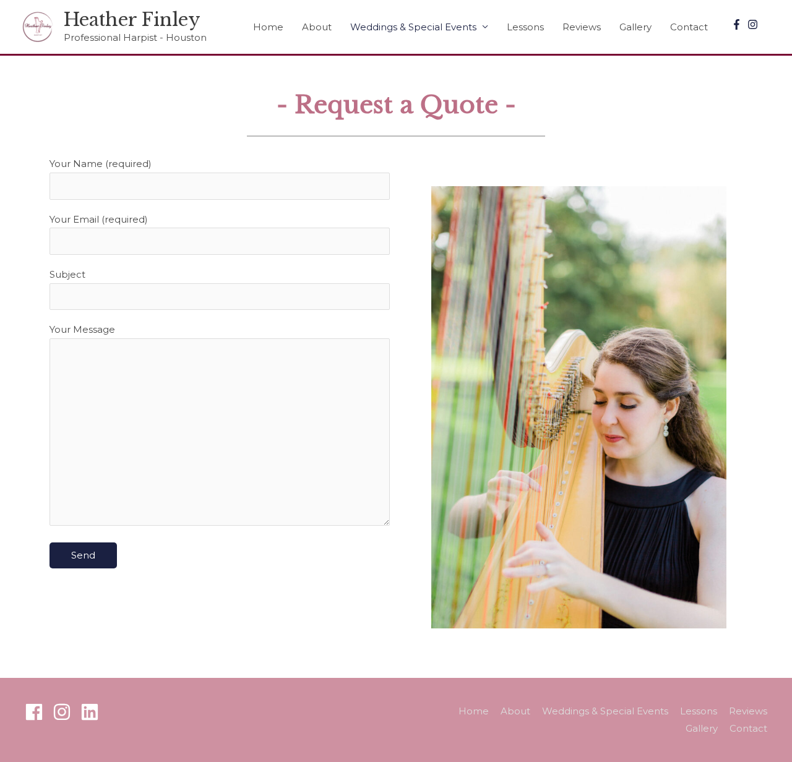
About (317, 27)
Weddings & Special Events (413, 27)
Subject (67, 274)
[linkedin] (92, 712)
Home (268, 27)
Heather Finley (132, 20)
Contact (689, 27)
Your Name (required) (101, 163)
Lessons (525, 27)
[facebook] (37, 712)
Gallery (635, 27)
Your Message (82, 329)
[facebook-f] (738, 24)
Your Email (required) (99, 219)
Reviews (581, 27)
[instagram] (754, 24)
